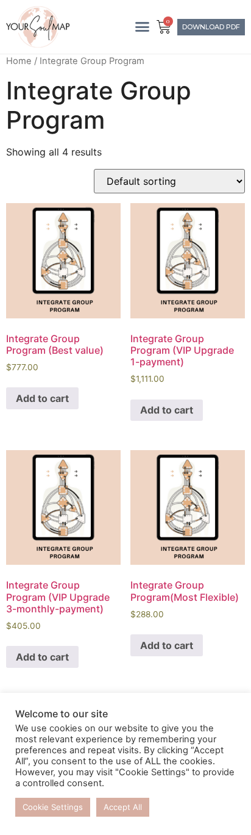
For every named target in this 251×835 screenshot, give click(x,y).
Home (19, 61)
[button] (142, 26)
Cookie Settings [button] (53, 807)
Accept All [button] (123, 807)
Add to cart (42, 398)
